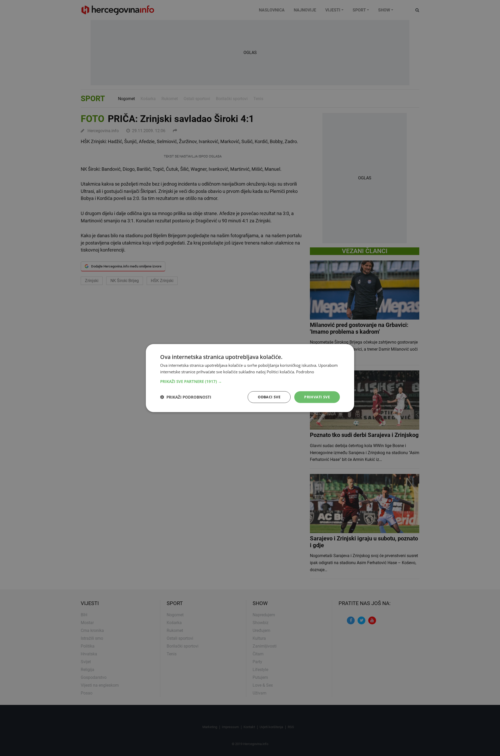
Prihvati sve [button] (317, 396)
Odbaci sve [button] (269, 396)
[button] (250, 381)
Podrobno (305, 371)
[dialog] (250, 378)
